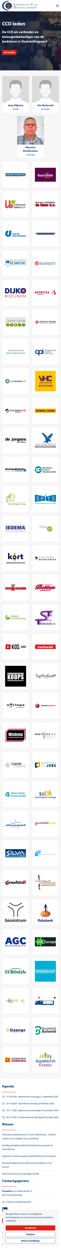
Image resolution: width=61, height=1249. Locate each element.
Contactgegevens (15, 1181)
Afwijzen (30, 1234)
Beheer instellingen (30, 1241)
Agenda (8, 1086)
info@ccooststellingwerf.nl (18, 1202)
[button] (57, 5)
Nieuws (7, 1124)
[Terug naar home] (20, 5)
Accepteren (30, 1228)
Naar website (15, 175)
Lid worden (9, 52)
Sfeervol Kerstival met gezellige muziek (20, 1174)
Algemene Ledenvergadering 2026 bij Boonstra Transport (29, 1156)
